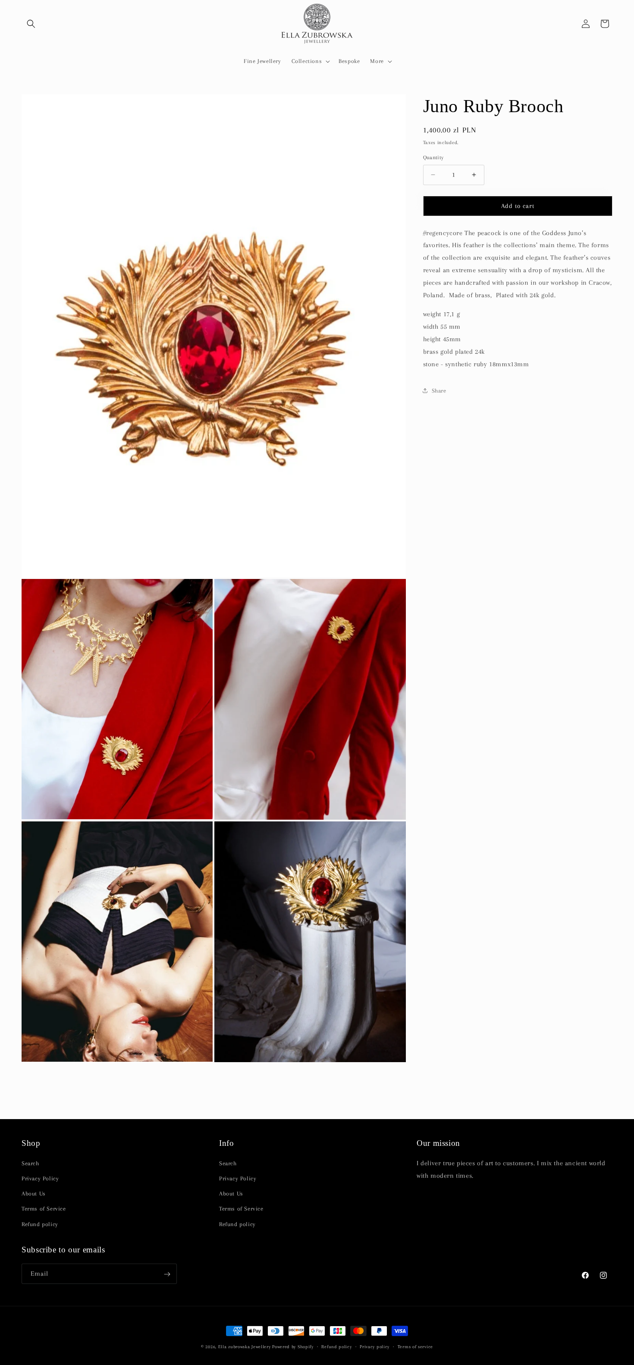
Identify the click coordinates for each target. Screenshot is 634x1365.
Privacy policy (374, 1346)
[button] (31, 23)
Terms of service (415, 1346)
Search (30, 1163)
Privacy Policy (40, 1179)
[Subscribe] (166, 1274)
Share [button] (439, 390)
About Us (34, 1194)
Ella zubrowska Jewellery (244, 1346)
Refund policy (40, 1224)
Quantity (433, 157)
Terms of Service (44, 1209)
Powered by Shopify (293, 1346)
